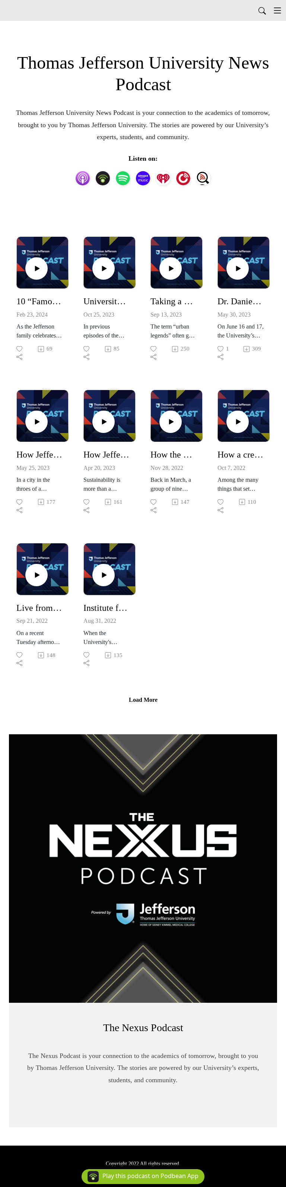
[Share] (20, 357)
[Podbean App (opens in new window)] (103, 178)
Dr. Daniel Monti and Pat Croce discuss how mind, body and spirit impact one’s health (240, 301)
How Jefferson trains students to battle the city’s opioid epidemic (39, 454)
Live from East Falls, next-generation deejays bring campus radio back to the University (39, 608)
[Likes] (20, 349)
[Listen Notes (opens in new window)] (203, 178)
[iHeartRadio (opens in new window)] (163, 178)
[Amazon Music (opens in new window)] (143, 178)
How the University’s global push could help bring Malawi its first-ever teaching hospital (173, 454)
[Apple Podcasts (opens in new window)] (83, 178)
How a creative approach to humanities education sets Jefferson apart (240, 454)
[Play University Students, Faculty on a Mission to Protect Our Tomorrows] (103, 268)
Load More (143, 700)
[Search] (262, 10)
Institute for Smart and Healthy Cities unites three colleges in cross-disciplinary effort (106, 608)
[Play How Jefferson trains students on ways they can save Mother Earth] (103, 422)
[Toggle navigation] (277, 10)
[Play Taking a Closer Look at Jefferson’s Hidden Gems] (170, 268)
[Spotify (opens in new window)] (123, 178)
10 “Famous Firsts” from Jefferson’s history (39, 301)
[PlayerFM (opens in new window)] (183, 178)
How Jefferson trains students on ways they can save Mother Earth (106, 454)
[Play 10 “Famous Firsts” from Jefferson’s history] (36, 268)
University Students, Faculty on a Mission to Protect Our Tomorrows (106, 301)
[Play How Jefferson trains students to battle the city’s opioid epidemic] (36, 422)
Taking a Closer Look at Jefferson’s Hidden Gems (173, 301)
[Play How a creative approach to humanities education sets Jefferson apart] (237, 422)
